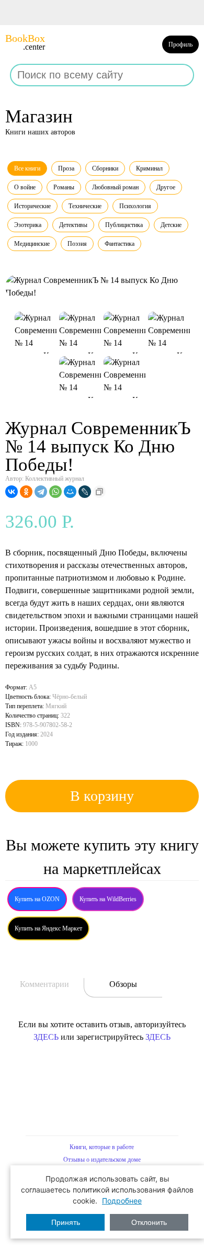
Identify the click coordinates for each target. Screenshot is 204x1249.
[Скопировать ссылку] (99, 491)
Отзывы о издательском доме (102, 1159)
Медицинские (32, 243)
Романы (63, 187)
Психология (135, 206)
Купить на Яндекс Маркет (48, 928)
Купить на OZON (37, 899)
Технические (85, 206)
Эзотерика (27, 225)
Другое (165, 187)
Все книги (27, 168)
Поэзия (77, 243)
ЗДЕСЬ (46, 1036)
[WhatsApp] (55, 491)
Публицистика (124, 225)
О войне (25, 187)
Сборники (105, 168)
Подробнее (122, 1200)
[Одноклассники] (26, 491)
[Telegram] (41, 491)
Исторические (32, 206)
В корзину (102, 796)
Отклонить (149, 1222)
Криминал (149, 168)
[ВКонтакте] (11, 491)
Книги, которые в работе (102, 1147)
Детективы (73, 225)
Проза (66, 168)
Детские (171, 225)
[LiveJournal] (84, 491)
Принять (65, 1222)
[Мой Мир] (70, 491)
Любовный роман (115, 187)
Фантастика (119, 243)
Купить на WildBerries (108, 899)
